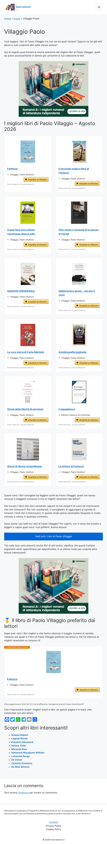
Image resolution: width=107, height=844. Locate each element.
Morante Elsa (19, 749)
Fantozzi (12, 168)
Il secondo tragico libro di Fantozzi (74, 170)
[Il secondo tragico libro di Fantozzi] (79, 151)
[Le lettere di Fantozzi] (79, 449)
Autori (17, 18)
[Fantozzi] (28, 151)
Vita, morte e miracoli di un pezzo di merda (79, 231)
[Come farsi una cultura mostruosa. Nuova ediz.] (28, 213)
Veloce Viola (18, 745)
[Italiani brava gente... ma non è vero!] (79, 274)
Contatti (53, 822)
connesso (23, 792)
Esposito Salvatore (22, 742)
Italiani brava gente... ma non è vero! (77, 293)
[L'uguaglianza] (79, 392)
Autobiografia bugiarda (72, 352)
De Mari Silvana (20, 766)
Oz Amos (16, 759)
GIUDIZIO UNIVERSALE (21, 291)
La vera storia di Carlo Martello (25, 352)
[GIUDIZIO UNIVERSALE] (28, 274)
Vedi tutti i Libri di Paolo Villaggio (53, 536)
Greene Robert (19, 735)
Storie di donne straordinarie (24, 466)
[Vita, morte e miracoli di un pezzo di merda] (79, 213)
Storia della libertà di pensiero (25, 409)
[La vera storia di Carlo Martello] (28, 335)
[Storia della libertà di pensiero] (28, 392)
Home (7, 18)
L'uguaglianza (67, 409)
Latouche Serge (20, 756)
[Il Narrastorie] (18, 7)
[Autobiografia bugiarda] (79, 335)
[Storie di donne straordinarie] (28, 449)
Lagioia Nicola (19, 738)
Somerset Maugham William (27, 752)
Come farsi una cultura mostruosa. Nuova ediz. (21, 231)
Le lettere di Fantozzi (71, 466)
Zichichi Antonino (21, 763)
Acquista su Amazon (37, 179)
